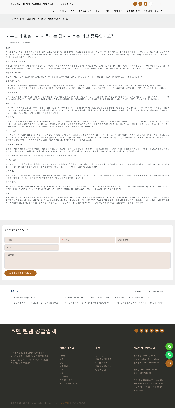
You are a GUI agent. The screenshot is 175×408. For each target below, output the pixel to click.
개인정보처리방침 (77, 403)
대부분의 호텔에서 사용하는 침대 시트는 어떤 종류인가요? (44, 18)
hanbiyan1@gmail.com (150, 359)
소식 (149, 291)
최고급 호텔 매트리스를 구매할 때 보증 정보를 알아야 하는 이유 (88, 302)
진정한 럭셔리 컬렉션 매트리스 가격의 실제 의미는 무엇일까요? (24, 297)
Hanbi (13, 18)
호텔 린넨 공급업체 (34, 331)
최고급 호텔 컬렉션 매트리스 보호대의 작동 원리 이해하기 (140, 302)
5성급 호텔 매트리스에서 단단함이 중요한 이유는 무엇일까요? (36, 302)
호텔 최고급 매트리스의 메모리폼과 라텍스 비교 (136, 297)
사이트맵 (65, 403)
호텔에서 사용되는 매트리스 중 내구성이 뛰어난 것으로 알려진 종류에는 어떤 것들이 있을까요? (88, 297)
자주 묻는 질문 (158, 291)
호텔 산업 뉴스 (140, 291)
